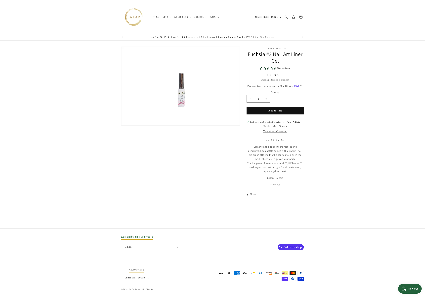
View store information (275, 131)
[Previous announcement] (122, 37)
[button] (166, 16)
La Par (132, 289)
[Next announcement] (302, 37)
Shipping (265, 80)
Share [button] (253, 194)
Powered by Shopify (144, 289)
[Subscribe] (177, 247)
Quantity (275, 92)
